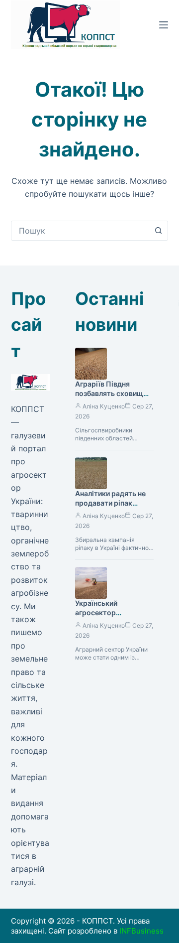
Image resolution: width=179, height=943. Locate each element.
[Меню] (163, 24)
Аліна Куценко (104, 406)
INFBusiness (141, 931)
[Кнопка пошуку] (158, 230)
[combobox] (80, 231)
